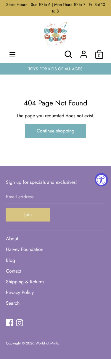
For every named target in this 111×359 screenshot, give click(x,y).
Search (13, 303)
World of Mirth (47, 343)
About (12, 238)
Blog (10, 260)
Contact (13, 271)
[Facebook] (9, 322)
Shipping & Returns (25, 281)
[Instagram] (19, 322)
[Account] (84, 52)
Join (28, 214)
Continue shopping (55, 130)
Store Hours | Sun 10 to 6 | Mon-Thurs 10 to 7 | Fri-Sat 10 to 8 (55, 7)
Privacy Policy (20, 292)
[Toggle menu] (12, 54)
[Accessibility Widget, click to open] (101, 179)
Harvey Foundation (24, 249)
